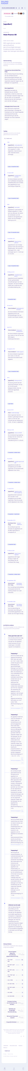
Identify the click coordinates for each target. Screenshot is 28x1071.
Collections (5, 1045)
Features (20, 1045)
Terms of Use (10, 1054)
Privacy (4, 1054)
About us (5, 1047)
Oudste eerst (9, 138)
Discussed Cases (13, 1045)
